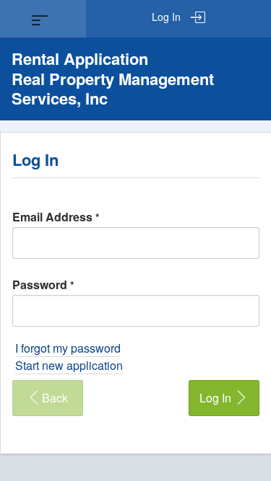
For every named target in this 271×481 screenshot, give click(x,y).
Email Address (56, 216)
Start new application (69, 365)
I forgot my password (68, 348)
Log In (168, 16)
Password (43, 284)
